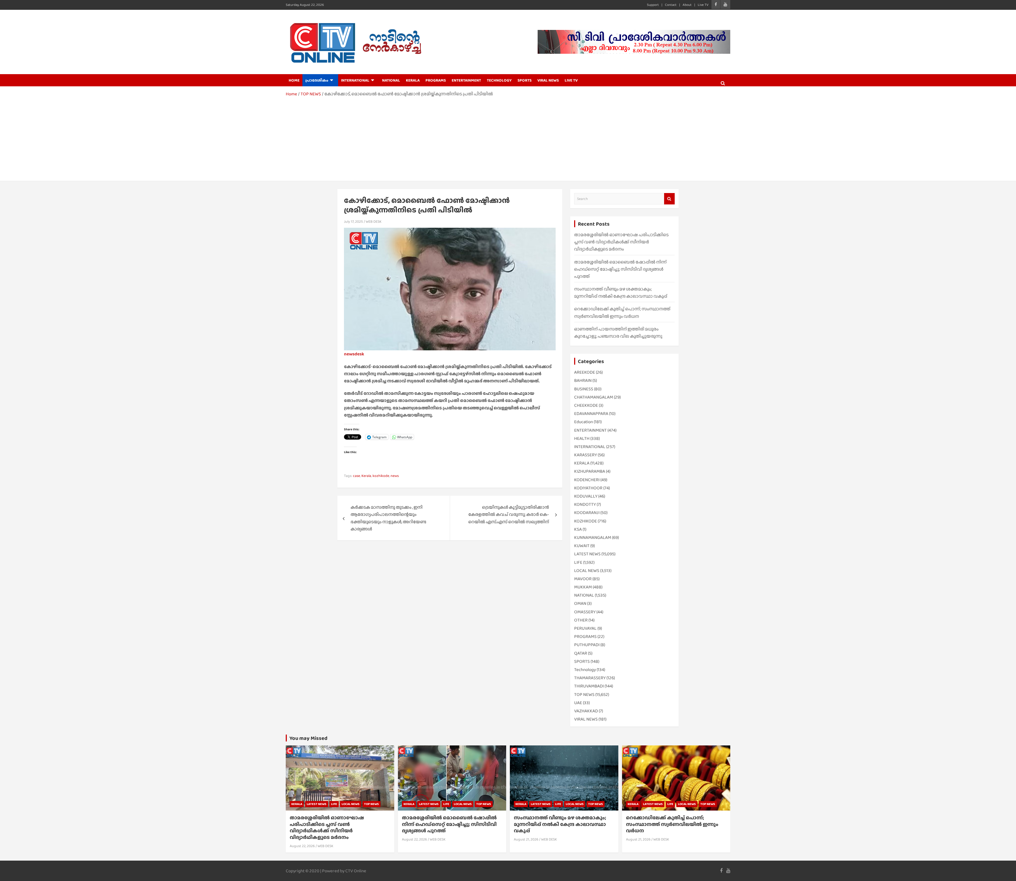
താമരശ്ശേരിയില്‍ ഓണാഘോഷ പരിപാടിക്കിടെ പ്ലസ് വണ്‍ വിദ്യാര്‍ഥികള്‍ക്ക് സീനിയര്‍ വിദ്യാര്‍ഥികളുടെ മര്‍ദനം (621, 241)
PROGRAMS (435, 80)
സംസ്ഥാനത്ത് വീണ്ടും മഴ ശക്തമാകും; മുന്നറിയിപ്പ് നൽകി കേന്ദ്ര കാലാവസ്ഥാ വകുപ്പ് (560, 824)
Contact (671, 4)
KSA (578, 529)
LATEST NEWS (587, 554)
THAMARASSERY (590, 677)
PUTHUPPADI (587, 644)
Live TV (703, 4)
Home (294, 80)
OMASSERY (585, 612)
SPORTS (525, 80)
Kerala (366, 475)
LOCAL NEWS (586, 570)
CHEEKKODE (586, 405)
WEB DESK (374, 221)
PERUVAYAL (585, 628)
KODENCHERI (587, 479)
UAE (578, 702)
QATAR (580, 653)
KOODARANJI (587, 512)
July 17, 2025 (353, 221)
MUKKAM (583, 587)
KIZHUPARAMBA (589, 471)
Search (669, 198)
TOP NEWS (584, 694)
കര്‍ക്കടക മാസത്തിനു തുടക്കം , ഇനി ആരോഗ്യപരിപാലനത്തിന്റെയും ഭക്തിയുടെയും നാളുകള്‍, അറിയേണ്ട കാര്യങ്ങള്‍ (388, 518)
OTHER (581, 620)
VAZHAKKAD (586, 711)
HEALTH (581, 438)
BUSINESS (583, 389)
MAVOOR (583, 578)
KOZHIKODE (585, 521)
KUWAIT (581, 545)
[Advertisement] (508, 137)
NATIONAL (391, 80)
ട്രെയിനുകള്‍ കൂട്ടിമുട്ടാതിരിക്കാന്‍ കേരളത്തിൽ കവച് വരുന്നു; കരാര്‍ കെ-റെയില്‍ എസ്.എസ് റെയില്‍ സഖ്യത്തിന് (508, 514)
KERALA (413, 80)
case (356, 475)
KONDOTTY (585, 504)
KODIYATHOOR (588, 488)
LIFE (578, 562)
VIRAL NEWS (548, 80)
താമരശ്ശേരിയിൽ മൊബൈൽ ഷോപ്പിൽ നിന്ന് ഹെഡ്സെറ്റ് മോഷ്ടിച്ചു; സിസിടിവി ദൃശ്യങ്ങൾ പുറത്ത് (620, 269)
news (395, 475)
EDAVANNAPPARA (591, 413)
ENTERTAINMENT (466, 80)
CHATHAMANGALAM (593, 397)
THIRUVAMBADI (589, 686)
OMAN (580, 603)
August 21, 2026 (526, 839)
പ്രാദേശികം (316, 80)
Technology (585, 669)
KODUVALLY (585, 496)
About (687, 4)
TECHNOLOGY (499, 80)
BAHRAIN (583, 380)
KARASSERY (585, 454)
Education (583, 421)
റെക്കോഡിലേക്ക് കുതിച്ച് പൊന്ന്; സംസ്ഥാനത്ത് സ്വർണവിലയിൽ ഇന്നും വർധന (672, 824)
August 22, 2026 (302, 845)
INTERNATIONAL (355, 80)
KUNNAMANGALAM (592, 537)
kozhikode (381, 475)
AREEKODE (584, 372)
